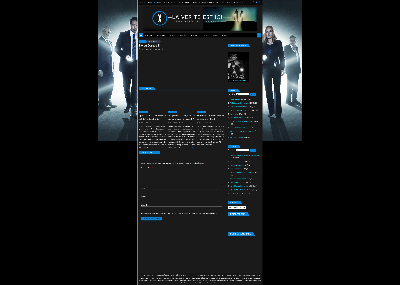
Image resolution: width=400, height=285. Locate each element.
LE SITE (206, 35)
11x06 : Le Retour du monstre (240, 172)
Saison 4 (166, 2)
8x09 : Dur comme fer (238, 179)
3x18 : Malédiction (236, 182)
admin (154, 123)
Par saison (231, 94)
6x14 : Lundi (234, 114)
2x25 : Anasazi (235, 99)
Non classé (143, 112)
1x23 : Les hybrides (236, 118)
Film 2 (218, 2)
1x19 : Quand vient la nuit (239, 103)
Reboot (241, 2)
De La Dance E (147, 152)
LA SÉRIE (149, 35)
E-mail (144, 197)
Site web (144, 205)
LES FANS (195, 35)
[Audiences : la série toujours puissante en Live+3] (210, 101)
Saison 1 (143, 2)
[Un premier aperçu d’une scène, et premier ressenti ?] (181, 101)
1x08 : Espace (235, 169)
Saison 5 (174, 2)
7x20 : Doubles (235, 162)
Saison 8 (203, 2)
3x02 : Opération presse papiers (241, 131)
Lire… (163, 147)
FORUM (215, 35)
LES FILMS (162, 35)
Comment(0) (159, 49)
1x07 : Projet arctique (237, 128)
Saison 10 (225, 2)
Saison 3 (158, 2)
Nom (143, 188)
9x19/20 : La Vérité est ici (239, 186)
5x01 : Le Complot (236, 138)
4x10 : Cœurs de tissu (238, 107)
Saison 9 (211, 2)
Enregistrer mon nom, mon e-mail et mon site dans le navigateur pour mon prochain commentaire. (180, 213)
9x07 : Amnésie (235, 193)
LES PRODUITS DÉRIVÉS (178, 35)
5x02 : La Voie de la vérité (239, 110)
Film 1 (181, 2)
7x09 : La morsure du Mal (239, 190)
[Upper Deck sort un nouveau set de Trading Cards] (152, 101)
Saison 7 (195, 2)
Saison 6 (188, 2)
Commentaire (147, 168)
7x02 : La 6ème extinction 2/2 (241, 121)
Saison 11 (233, 2)
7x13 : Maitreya (235, 165)
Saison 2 (150, 2)
